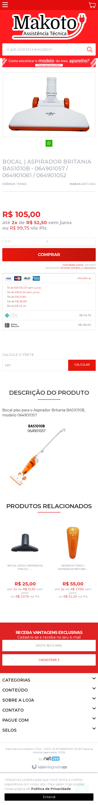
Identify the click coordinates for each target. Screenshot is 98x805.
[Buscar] (90, 49)
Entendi (49, 797)
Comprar (49, 254)
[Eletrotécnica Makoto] (49, 26)
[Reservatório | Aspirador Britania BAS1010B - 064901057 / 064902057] (72, 562)
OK (82, 365)
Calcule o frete (18, 355)
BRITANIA (89, 184)
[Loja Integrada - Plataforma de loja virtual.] (49, 767)
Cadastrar (48, 659)
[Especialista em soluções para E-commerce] (51, 761)
